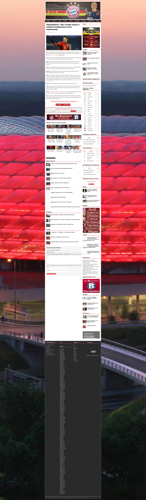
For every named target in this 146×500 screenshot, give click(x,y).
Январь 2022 (62, 406)
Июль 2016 (62, 475)
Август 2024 (62, 374)
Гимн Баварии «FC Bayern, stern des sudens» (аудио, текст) (92, 73)
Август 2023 (62, 389)
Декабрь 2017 (62, 459)
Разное (75, 356)
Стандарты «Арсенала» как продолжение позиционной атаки (93, 252)
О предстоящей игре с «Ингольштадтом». (58, 91)
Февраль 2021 (62, 417)
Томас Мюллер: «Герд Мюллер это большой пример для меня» (77, 151)
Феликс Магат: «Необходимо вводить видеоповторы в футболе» (68, 131)
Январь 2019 (62, 443)
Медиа (97, 20)
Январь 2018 (62, 457)
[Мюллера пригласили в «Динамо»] (48, 199)
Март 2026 (62, 353)
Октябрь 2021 (62, 410)
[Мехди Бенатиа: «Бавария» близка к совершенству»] (48, 226)
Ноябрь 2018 (62, 446)
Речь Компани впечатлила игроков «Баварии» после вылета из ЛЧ (65, 206)
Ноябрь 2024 (62, 371)
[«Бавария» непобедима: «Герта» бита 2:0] (48, 238)
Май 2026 (61, 351)
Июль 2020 (62, 424)
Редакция (48, 346)
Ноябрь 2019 (62, 431)
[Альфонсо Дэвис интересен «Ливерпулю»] (48, 184)
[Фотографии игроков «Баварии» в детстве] (85, 197)
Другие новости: (50, 161)
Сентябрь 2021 (62, 411)
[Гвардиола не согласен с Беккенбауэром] (85, 309)
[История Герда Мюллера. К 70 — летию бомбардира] (85, 317)
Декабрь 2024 (62, 370)
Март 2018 (62, 455)
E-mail (48, 270)
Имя (47, 267)
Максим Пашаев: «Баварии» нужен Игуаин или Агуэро (62, 214)
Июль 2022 (62, 400)
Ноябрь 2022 (62, 396)
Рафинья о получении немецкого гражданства (77, 140)
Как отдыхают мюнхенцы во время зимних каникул (93, 201)
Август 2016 (62, 474)
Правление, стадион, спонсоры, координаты (92, 68)
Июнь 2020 (62, 425)
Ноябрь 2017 (62, 460)
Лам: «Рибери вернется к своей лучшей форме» (51, 130)
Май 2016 (61, 476)
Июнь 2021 (62, 415)
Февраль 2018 (62, 456)
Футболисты (91, 20)
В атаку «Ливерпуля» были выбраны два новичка (61, 168)
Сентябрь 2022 (62, 398)
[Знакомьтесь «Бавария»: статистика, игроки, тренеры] (85, 54)
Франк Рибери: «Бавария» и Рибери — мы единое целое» (51, 140)
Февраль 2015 (62, 491)
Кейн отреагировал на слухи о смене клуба (60, 187)
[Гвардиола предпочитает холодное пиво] (85, 304)
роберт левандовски (51, 158)
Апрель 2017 (62, 465)
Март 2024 (62, 380)
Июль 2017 (62, 462)
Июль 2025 (62, 361)
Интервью (77, 20)
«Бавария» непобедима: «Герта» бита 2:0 (60, 237)
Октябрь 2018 (62, 447)
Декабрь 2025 (62, 355)
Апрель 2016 (62, 478)
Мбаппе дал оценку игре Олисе (57, 173)
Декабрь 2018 (62, 444)
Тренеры (83, 20)
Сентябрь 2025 (62, 359)
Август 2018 (62, 449)
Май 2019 (61, 438)
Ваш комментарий (50, 252)
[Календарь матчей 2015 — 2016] (85, 64)
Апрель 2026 (62, 352)
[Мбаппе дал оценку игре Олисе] (48, 175)
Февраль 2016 (62, 480)
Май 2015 (61, 488)
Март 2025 (62, 366)
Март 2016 (62, 479)
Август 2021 (62, 412)
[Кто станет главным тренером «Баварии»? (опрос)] (85, 299)
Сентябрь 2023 (62, 387)
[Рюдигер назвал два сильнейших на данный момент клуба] (48, 165)
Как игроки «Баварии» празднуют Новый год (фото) (92, 190)
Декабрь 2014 (62, 493)
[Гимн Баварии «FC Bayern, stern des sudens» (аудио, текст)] (85, 74)
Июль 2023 (62, 390)
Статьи (70, 20)
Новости (54, 20)
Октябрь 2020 (62, 421)
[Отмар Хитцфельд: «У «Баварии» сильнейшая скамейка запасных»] (48, 221)
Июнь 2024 (62, 377)
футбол (93, 355)
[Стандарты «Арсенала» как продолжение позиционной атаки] (85, 253)
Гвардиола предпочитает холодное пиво (93, 304)
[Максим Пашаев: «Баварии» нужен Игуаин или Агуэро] (48, 216)
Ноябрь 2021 (62, 409)
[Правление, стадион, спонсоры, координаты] (85, 69)
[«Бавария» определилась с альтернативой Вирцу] (48, 194)
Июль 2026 (62, 349)
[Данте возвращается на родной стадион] (85, 322)
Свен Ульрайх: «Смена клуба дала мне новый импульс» (59, 140)
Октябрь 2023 (62, 386)
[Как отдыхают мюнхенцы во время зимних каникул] (85, 202)
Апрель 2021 (62, 416)
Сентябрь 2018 (62, 448)
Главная (48, 20)
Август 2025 (62, 360)
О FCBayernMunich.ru (50, 344)
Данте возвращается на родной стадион (92, 321)
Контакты (48, 348)
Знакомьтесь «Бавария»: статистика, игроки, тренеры (92, 53)
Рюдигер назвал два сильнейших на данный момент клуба (64, 163)
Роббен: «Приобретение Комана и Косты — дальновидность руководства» (68, 142)
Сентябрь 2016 (62, 473)
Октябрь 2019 (62, 433)
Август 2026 (62, 348)
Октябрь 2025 (62, 358)
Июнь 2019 (62, 437)
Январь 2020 (62, 430)
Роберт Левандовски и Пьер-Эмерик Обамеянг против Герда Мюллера (90, 273)
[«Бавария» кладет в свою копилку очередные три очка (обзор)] (48, 243)
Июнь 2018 (62, 452)
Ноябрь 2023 (62, 385)
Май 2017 (61, 463)
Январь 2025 (62, 368)
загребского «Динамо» (53, 54)
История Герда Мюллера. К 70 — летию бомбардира (93, 316)
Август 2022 (62, 399)
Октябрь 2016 (62, 472)
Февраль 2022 (62, 405)
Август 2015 (62, 487)
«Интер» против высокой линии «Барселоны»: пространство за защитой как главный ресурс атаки (91, 239)
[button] (48, 254)
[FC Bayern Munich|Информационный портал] (73, 18)
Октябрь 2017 (62, 461)
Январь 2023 (62, 393)
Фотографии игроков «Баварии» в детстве (92, 196)
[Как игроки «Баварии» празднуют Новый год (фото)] (85, 191)
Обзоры (65, 20)
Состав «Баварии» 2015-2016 (93, 58)
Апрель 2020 (62, 427)
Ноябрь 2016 (62, 471)
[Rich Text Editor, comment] (64, 259)
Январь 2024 (62, 383)
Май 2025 (61, 364)
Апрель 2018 (62, 454)
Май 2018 (61, 453)
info (74, 344)
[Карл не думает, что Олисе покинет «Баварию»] (48, 179)
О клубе (85, 49)
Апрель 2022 (62, 403)
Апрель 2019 (62, 440)
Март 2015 (62, 490)
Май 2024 (61, 378)
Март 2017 (62, 466)
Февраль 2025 (62, 367)
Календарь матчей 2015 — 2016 (93, 63)
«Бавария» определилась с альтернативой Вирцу (61, 192)
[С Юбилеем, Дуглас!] (85, 327)
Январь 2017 (62, 468)
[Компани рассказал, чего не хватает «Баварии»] (48, 203)
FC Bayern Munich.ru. (55, 497)
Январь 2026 (62, 354)
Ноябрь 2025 (62, 357)
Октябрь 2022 (62, 397)
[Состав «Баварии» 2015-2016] (85, 60)
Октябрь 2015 (62, 485)
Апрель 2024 (62, 379)
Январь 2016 (62, 481)
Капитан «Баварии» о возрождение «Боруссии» (68, 151)
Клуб (60, 20)
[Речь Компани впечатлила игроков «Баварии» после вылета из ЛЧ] (48, 208)
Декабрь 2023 (62, 384)
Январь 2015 (62, 492)
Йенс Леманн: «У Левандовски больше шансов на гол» (77, 130)
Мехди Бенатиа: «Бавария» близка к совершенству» (59, 130)
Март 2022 (62, 404)
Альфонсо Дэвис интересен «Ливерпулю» (60, 182)
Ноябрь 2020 (62, 419)
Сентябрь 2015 (62, 486)
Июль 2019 (62, 436)
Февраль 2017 (62, 467)
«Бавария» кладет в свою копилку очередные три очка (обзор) (64, 241)
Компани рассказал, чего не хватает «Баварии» (61, 202)
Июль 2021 (62, 414)
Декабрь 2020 (62, 418)
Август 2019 (62, 435)
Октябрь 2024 (62, 372)
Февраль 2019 (62, 442)
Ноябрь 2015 (62, 484)
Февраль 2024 (62, 381)
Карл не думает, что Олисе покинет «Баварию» (61, 178)
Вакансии (48, 351)
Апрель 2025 (62, 365)
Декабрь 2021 (62, 408)
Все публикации (49, 352)
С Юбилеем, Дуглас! (91, 325)
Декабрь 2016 (62, 469)
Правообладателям (49, 349)
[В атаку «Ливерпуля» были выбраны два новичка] (48, 170)
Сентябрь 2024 (62, 373)
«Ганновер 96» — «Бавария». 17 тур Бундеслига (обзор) (63, 232)
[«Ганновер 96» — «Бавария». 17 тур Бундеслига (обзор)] (48, 234)
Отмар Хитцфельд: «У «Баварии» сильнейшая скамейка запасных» (65, 219)
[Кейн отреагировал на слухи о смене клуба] (48, 189)
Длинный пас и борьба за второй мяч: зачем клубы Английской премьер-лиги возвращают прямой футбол (91, 246)
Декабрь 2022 (62, 395)
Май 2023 (61, 391)
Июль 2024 (62, 376)
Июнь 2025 (62, 363)
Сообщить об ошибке (50, 354)
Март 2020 (62, 428)
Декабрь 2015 (62, 482)
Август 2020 (62, 423)
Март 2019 (62, 441)
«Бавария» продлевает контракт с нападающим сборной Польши (90, 261)
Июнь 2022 (62, 402)
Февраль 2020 (62, 429)
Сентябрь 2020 (62, 422)
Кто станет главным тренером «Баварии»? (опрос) (92, 298)
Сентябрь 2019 (62, 434)
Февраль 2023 (62, 392)
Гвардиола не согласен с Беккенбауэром (92, 308)
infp (74, 346)
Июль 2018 (62, 450)
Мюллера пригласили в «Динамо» (58, 197)
